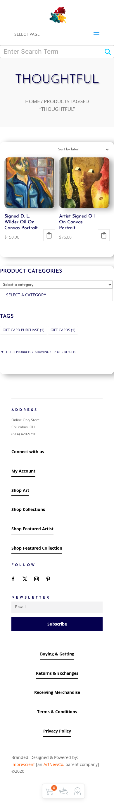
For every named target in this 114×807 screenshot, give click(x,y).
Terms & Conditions (57, 711)
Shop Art (20, 490)
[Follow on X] (25, 579)
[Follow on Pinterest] (48, 579)
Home (32, 101)
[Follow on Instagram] (36, 579)
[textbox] (26, 295)
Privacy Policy (57, 731)
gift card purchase (23, 329)
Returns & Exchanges (57, 673)
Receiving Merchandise (57, 692)
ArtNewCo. (54, 764)
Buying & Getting (57, 654)
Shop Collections (28, 509)
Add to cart (49, 235)
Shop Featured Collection (36, 548)
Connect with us (27, 451)
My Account (23, 471)
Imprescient (23, 764)
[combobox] (56, 295)
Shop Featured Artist (32, 528)
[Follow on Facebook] (13, 579)
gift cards (63, 329)
